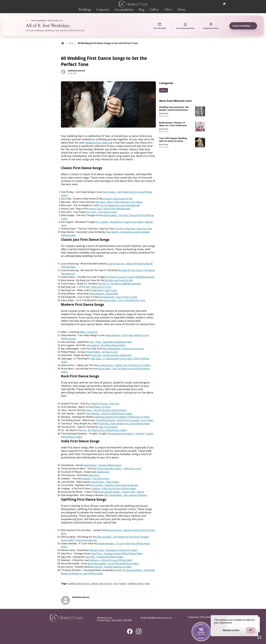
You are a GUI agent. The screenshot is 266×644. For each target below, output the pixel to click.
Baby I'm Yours (103, 406)
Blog (71, 43)
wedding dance (136, 583)
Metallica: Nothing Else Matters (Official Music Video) (122, 416)
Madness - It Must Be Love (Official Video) (110, 560)
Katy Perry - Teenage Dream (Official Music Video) (117, 553)
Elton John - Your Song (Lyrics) (101, 212)
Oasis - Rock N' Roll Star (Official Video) (106, 410)
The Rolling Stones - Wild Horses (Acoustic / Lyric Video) (124, 420)
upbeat (94, 583)
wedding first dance (97, 142)
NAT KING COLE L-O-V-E (98, 286)
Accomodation (124, 9)
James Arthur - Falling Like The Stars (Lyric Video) (125, 365)
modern (123, 583)
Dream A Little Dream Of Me (117, 198)
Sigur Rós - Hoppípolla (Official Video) (104, 556)
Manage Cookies (231, 630)
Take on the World (107, 426)
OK (250, 630)
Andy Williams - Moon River (104, 293)
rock (115, 583)
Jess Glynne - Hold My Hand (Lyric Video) (111, 566)
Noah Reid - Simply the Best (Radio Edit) (110, 355)
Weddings (84, 9)
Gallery (154, 9)
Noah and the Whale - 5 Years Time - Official (121, 491)
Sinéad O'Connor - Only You (104, 403)
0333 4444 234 (207, 617)
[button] (163, 90)
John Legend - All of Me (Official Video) (105, 345)
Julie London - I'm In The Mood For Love (124, 300)
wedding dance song (78, 583)
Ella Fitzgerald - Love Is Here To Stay (118, 296)
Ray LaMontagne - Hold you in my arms (123, 348)
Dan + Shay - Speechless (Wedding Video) (110, 341)
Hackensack (103, 471)
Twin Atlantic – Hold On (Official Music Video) (109, 413)
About (181, 9)
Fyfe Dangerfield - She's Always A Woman (125, 495)
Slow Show (93, 475)
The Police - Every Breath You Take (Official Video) (124, 423)
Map (141, 9)
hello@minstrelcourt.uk (159, 617)
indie (147, 583)
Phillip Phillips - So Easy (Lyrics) (102, 351)
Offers (168, 9)
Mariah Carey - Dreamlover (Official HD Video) (113, 550)
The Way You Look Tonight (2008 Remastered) (130, 276)
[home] (62, 43)
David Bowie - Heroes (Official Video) (103, 465)
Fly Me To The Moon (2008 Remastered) (120, 283)
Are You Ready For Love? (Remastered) (120, 205)
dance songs (105, 583)
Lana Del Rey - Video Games (104, 481)
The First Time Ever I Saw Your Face (133, 228)
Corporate (102, 9)
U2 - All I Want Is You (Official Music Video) (105, 430)
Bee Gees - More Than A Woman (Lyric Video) (119, 202)
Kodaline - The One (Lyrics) (95, 478)
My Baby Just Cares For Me (119, 280)
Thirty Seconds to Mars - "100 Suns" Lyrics (119, 468)
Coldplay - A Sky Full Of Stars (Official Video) (113, 488)
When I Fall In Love (107, 290)
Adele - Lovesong (88, 331)
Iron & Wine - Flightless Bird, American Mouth (114, 485)
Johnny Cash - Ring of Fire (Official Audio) (109, 208)
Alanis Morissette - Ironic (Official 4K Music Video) (113, 563)
